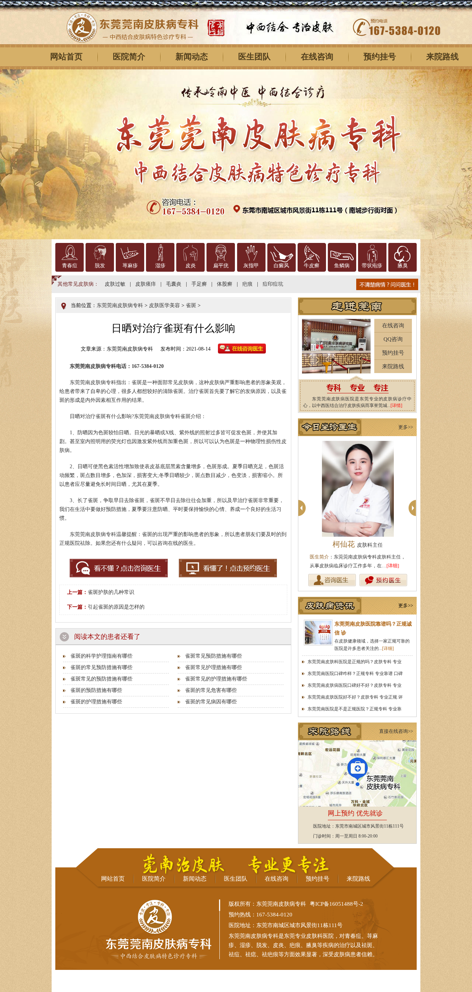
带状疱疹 (372, 265)
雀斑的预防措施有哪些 (96, 690)
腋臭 (403, 265)
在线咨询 (317, 56)
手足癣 (199, 284)
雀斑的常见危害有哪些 (211, 690)
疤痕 (247, 284)
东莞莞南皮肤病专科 (120, 305)
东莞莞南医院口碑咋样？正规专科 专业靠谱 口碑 (355, 673)
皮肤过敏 (115, 284)
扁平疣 (221, 265)
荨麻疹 (130, 265)
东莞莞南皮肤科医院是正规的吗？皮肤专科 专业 (355, 661)
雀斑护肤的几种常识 (111, 592)
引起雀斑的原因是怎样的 (116, 607)
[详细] (392, 565)
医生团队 (254, 56)
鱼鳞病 (342, 265)
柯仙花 (358, 544)
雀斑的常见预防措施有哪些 (101, 667)
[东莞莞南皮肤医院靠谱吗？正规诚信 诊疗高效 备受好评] (318, 632)
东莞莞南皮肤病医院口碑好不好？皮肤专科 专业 (355, 685)
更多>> (405, 427)
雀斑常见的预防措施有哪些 (101, 679)
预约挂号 (380, 56)
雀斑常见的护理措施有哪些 (216, 679)
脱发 (100, 265)
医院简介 (129, 56)
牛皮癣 (311, 265)
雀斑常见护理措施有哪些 (213, 667)
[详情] (396, 405)
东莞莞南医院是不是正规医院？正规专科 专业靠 (355, 708)
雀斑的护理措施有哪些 (96, 701)
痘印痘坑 (273, 284)
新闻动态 (192, 56)
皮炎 (190, 265)
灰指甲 (251, 265)
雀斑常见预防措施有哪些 (213, 656)
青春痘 (69, 265)
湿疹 (160, 265)
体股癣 (224, 284)
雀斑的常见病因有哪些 (211, 701)
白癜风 (281, 265)
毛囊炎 (173, 284)
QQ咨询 (393, 339)
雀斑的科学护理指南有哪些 (101, 656)
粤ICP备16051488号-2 (336, 904)
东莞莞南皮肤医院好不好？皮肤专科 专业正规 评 (355, 697)
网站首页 (66, 56)
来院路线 (393, 366)
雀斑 (191, 305)
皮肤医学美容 (164, 305)
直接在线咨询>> (396, 731)
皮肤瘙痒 (145, 284)
